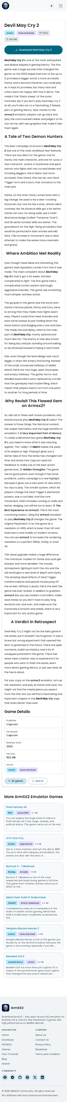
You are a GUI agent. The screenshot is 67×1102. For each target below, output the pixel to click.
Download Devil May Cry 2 (35, 50)
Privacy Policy (43, 1044)
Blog (4, 1059)
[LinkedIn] (42, 1077)
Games (6, 1049)
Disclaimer (41, 1049)
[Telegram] (12, 1077)
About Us (40, 1035)
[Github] (20, 1077)
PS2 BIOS (7, 1044)
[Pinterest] (27, 1077)
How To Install (10, 1054)
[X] (35, 1077)
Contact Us (42, 1039)
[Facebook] (5, 1077)
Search (39, 781)
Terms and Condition (47, 1054)
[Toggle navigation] (60, 6)
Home (5, 1035)
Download (7, 1039)
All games (17, 781)
